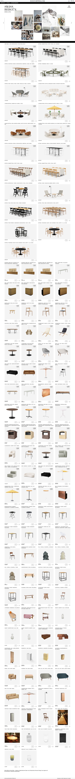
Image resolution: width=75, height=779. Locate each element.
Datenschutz (65, 778)
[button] (1, 1)
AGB (62, 778)
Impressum (59, 778)
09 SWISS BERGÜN (14, 2)
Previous (3, 23)
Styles (8, 2)
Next (71, 23)
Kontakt (69, 778)
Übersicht (3, 2)
